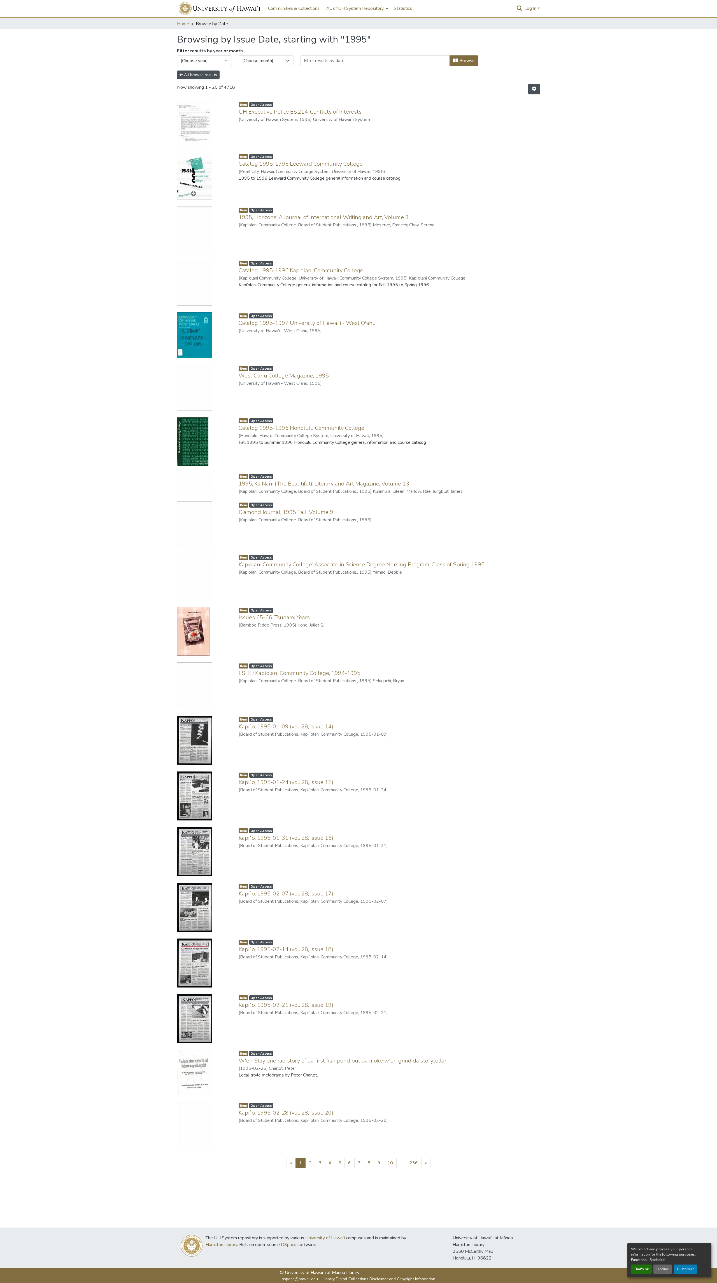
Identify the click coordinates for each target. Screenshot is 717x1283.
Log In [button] (530, 8)
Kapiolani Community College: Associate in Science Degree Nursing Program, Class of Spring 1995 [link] (362, 564)
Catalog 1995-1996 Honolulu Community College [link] (301, 428)
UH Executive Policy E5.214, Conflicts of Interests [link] (300, 112)
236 (413, 1163)
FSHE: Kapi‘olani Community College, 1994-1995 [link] (299, 673)
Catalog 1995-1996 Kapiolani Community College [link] (301, 270)
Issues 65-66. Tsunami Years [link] (274, 617)
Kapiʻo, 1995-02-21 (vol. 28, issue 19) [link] (286, 1005)
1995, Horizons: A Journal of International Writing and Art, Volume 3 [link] (324, 217)
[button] (219, 8)
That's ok (641, 1269)
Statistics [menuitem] (403, 8)
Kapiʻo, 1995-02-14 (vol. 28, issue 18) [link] (286, 949)
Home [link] (183, 24)
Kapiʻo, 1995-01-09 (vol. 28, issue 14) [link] (286, 726)
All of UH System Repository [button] (355, 8)
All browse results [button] (200, 75)
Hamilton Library (221, 1245)
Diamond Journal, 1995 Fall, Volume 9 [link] (286, 512)
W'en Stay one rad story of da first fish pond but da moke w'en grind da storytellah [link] (343, 1060)
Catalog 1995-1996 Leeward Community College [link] (301, 164)
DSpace (288, 1245)
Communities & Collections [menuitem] (294, 8)
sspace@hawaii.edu (300, 1279)
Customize (685, 1269)
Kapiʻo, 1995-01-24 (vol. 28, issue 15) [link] (286, 782)
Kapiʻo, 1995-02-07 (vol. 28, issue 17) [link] (286, 893)
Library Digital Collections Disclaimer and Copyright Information (379, 1279)
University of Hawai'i (325, 1238)
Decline (663, 1269)
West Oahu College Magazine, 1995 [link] (284, 375)
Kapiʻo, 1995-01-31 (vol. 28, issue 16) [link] (286, 838)
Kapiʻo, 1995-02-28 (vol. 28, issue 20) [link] (286, 1113)
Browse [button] (466, 61)
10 (390, 1163)
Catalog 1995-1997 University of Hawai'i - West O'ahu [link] (307, 323)
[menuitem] (356, 8)
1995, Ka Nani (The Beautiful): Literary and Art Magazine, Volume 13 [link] (324, 483)
